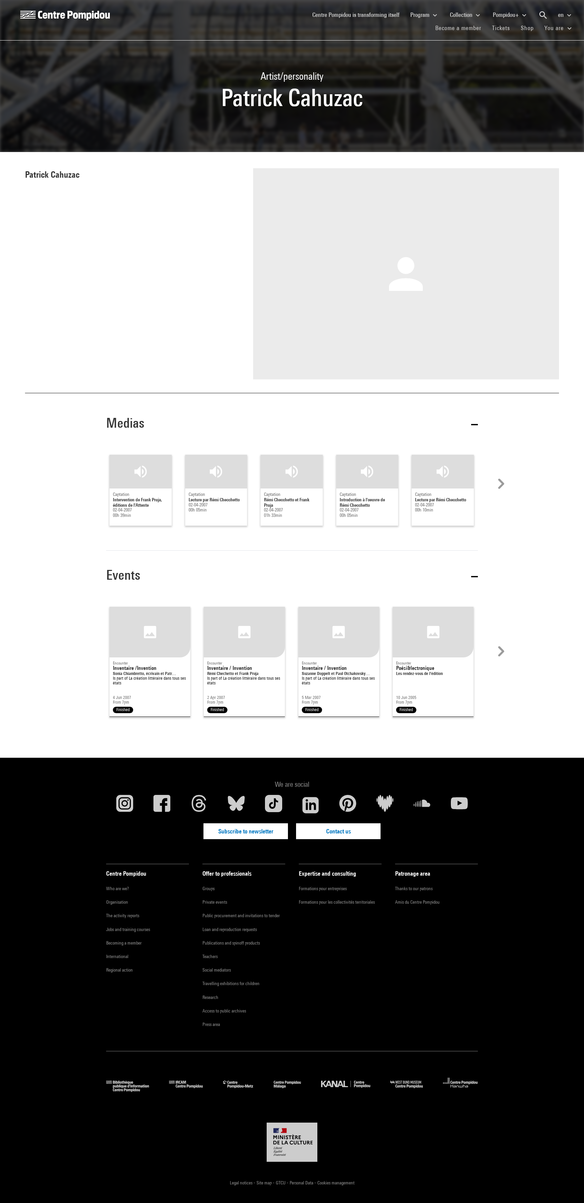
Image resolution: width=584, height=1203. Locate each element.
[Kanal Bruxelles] (350, 1089)
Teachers (210, 956)
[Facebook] (161, 805)
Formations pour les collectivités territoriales (337, 902)
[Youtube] (459, 805)
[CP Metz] (243, 1089)
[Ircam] (191, 1089)
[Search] (543, 15)
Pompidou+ (506, 14)
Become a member (461, 27)
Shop (530, 27)
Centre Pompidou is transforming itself (358, 14)
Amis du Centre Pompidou (417, 902)
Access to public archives (224, 1010)
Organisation (117, 902)
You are (554, 27)
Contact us (338, 831)
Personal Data (302, 1182)
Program (420, 14)
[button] (292, 424)
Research (210, 997)
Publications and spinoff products (231, 943)
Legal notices (241, 1182)
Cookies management (336, 1182)
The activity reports (122, 915)
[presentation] (500, 484)
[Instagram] (124, 805)
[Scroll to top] (568, 1187)
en (561, 14)
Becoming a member (124, 943)
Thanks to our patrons (414, 888)
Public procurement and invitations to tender (241, 915)
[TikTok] (273, 805)
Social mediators (216, 970)
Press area (211, 1024)
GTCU (281, 1182)
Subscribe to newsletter (245, 831)
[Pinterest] (347, 805)
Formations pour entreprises (323, 888)
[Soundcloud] (422, 805)
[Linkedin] (310, 805)
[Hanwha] (460, 1089)
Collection (462, 14)
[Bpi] (132, 1089)
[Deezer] (385, 805)
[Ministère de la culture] (292, 1142)
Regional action (119, 970)
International (117, 956)
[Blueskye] (236, 805)
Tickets (501, 27)
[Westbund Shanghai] (411, 1089)
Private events (214, 902)
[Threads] (199, 805)
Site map (265, 1182)
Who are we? (117, 888)
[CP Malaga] (292, 1089)
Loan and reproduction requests (229, 929)
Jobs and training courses (128, 929)
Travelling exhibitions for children (231, 983)
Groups (208, 888)
